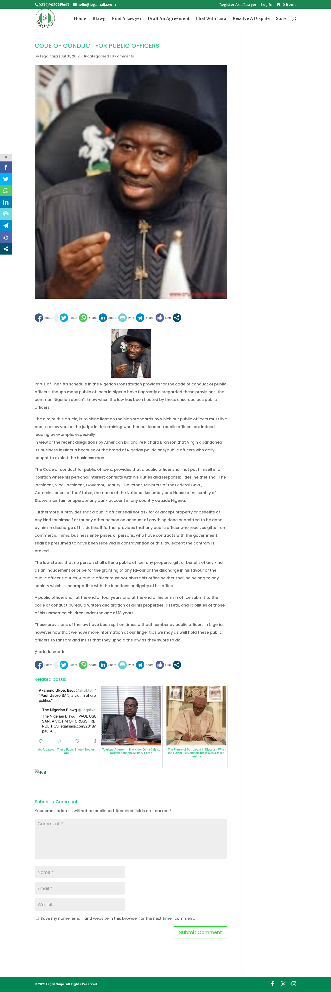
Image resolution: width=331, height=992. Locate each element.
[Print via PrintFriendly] (126, 317)
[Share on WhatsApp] (88, 317)
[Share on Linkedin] (107, 317)
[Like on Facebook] (163, 317)
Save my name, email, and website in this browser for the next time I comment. (117, 918)
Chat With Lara (211, 19)
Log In (266, 5)
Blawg (99, 19)
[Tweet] (68, 317)
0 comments (123, 56)
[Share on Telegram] (145, 317)
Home (80, 19)
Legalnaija (49, 56)
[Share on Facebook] (43, 317)
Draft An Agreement (168, 19)
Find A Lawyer (127, 19)
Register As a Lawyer (238, 5)
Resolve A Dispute (251, 19)
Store (281, 19)
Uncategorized (96, 56)
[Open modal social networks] (177, 317)
